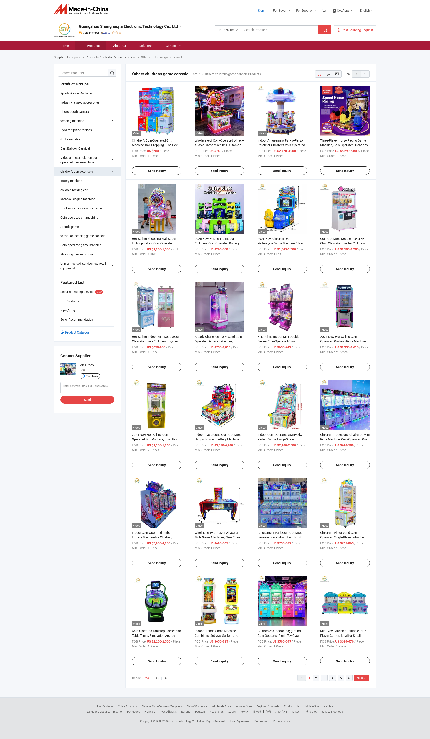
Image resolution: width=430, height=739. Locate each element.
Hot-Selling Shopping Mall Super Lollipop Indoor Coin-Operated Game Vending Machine (154, 243)
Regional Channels (268, 706)
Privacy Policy (281, 721)
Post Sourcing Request (357, 30)
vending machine (72, 121)
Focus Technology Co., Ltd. (185, 721)
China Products (127, 706)
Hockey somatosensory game (81, 208)
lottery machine (71, 181)
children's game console (76, 171)
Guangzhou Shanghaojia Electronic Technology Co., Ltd (128, 26)
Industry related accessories (79, 102)
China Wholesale (197, 706)
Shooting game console (76, 254)
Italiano (185, 711)
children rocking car (74, 190)
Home (64, 46)
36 (157, 678)
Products (93, 46)
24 (147, 678)
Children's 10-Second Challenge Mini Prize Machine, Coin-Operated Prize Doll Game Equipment (345, 439)
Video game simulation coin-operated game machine (79, 159)
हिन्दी (268, 711)
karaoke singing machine (77, 199)
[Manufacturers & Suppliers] (82, 9)
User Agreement (240, 721)
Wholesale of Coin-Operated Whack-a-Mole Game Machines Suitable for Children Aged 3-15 (219, 145)
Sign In (262, 10)
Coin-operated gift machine (79, 217)
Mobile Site (312, 706)
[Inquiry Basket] (324, 10)
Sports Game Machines (76, 93)
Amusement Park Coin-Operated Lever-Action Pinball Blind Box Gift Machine (281, 537)
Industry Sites (244, 706)
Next (360, 678)
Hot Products (105, 706)
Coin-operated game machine (80, 245)
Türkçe (295, 711)
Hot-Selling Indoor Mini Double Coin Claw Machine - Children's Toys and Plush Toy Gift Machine (156, 341)
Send (87, 399)
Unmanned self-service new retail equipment (83, 265)
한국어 (244, 711)
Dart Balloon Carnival (75, 148)
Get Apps (343, 10)
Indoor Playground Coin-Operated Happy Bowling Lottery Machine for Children (219, 439)
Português (133, 711)
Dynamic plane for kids (76, 130)
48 (166, 678)
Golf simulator (70, 139)
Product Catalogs (77, 332)
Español (118, 711)
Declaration (261, 721)
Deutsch (200, 711)
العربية (232, 711)
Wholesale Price (221, 706)
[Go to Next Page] (365, 74)
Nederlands (217, 711)
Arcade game (69, 227)
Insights (328, 706)
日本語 (257, 711)
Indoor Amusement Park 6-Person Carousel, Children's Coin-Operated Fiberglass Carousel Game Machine (282, 145)
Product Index (292, 706)
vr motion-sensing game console (82, 236)
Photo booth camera (74, 111)
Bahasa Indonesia (332, 711)
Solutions (145, 46)
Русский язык (168, 711)
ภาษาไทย (281, 711)
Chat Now (92, 376)
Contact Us (173, 46)
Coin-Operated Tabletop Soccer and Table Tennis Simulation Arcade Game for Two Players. (156, 635)
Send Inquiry (157, 170)
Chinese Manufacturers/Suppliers (162, 706)
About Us (119, 46)
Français (149, 711)
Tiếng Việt (310, 711)
